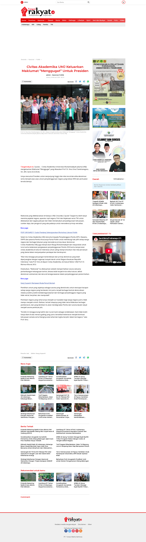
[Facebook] (66, 531)
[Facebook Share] (76, 81)
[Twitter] (69, 531)
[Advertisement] (73, 42)
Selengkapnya (119, 179)
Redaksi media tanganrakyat (65, 524)
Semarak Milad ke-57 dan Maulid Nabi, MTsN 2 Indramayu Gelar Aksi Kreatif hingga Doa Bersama (100, 222)
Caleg (39, 24)
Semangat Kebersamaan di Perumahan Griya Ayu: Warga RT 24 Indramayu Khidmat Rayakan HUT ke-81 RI (63, 415)
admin (48, 75)
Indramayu (25, 24)
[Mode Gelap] (123, 2)
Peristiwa (31, 20)
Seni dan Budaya (99, 20)
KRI (33, 24)
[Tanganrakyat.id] (38, 11)
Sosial (109, 20)
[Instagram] (73, 531)
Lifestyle (81, 20)
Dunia (58, 20)
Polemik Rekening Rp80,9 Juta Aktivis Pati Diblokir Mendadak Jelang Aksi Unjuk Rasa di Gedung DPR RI (28, 378)
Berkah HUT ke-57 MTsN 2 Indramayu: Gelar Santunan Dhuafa (117, 203)
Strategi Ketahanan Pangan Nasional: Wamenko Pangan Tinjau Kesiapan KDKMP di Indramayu (28, 415)
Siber (90, 524)
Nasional (41, 20)
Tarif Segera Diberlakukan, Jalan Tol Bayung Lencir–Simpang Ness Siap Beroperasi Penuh (45, 397)
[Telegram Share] (84, 81)
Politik (61, 75)
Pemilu (45, 24)
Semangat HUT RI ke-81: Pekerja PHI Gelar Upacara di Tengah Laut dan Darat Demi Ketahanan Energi (63, 397)
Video (122, 20)
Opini (88, 20)
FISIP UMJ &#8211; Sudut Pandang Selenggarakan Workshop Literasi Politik (49, 232)
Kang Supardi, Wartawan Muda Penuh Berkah (38, 283)
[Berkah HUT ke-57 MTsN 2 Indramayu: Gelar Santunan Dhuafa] (117, 195)
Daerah (50, 20)
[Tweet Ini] (80, 81)
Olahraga (72, 20)
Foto (116, 20)
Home (24, 20)
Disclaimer (82, 524)
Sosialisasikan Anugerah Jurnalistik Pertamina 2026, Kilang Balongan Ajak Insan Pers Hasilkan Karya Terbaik (63, 378)
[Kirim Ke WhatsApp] (88, 81)
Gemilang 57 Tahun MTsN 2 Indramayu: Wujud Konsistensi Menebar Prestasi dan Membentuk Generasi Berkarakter (45, 378)
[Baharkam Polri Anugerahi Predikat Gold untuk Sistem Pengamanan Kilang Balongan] (46, 407)
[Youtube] (77, 531)
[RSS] (80, 531)
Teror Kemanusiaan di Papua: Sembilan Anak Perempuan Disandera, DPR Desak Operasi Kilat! (81, 397)
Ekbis (64, 20)
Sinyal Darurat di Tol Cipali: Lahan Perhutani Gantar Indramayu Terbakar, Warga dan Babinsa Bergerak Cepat (117, 222)
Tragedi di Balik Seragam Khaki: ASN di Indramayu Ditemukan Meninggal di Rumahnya (99, 203)
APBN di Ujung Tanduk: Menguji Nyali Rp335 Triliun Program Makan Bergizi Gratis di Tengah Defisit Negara (81, 378)
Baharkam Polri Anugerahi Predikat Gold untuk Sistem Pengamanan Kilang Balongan (45, 415)
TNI (51, 24)
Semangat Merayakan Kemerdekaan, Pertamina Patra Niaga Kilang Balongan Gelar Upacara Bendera (80, 415)
